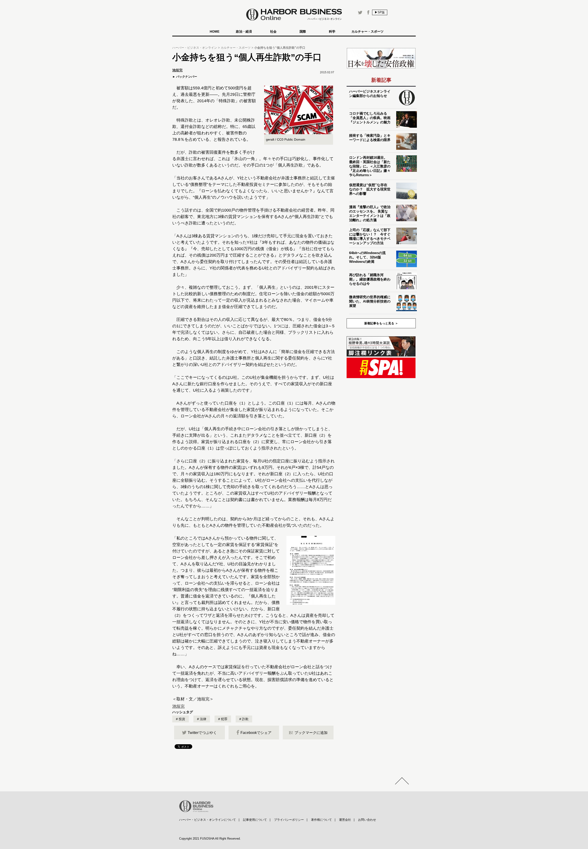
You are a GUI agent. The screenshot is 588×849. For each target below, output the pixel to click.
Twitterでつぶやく (202, 733)
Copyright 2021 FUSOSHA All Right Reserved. (210, 838)
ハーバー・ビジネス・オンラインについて (207, 819)
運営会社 (345, 819)
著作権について (321, 819)
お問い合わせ (367, 819)
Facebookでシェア (255, 733)
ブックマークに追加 (308, 732)
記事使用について (255, 819)
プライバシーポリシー (289, 819)
